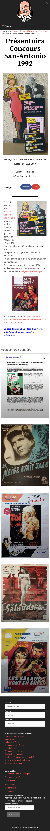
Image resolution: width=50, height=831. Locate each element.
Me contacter (10, 788)
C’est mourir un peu (13, 763)
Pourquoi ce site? (12, 777)
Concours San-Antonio (24, 159)
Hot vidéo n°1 (10, 748)
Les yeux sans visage (14, 736)
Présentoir (43, 31)
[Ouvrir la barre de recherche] (47, 3)
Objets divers (32, 31)
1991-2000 (31, 164)
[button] (26, 187)
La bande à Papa (12, 742)
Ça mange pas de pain (14, 751)
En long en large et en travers (17, 760)
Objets (22, 31)
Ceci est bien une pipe (14, 754)
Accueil (15, 31)
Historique (9, 791)
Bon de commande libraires (30, 319)
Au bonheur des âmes (14, 745)
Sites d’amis (10, 781)
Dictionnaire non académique (17, 774)
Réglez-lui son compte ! (32, 271)
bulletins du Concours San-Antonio (9, 214)
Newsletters (10, 784)
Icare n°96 (9, 739)
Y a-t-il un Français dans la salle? (19, 757)
